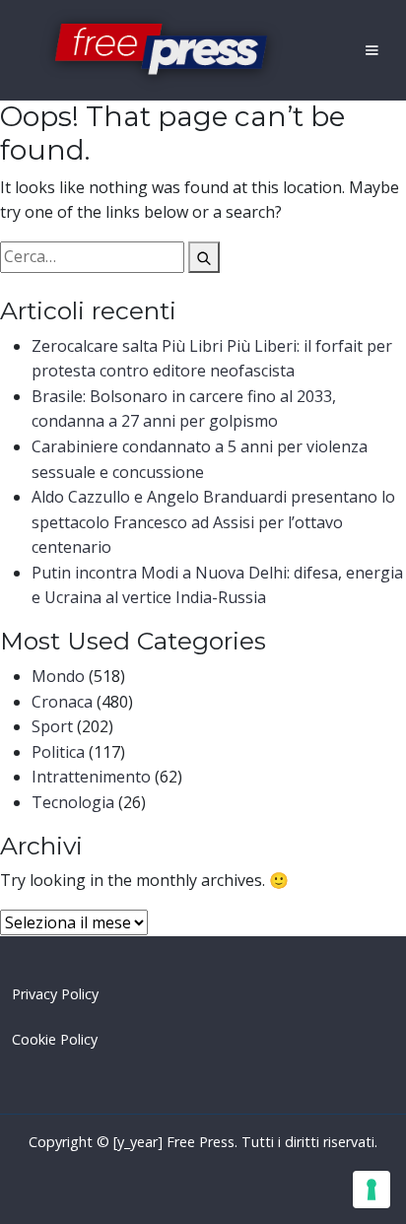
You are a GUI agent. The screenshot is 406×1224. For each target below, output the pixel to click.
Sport (52, 726)
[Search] (204, 257)
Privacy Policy (55, 994)
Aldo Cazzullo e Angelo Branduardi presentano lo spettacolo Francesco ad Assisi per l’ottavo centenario (213, 522)
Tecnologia (73, 802)
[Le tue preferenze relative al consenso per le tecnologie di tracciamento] (371, 1189)
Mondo (58, 676)
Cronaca (62, 702)
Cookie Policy (55, 1039)
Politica (58, 752)
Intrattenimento (91, 776)
